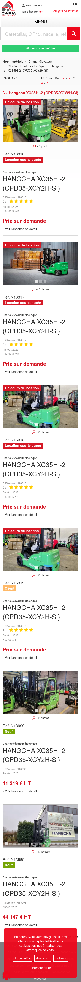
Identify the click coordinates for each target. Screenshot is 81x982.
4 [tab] (20, 846)
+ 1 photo (42, 146)
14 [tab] (63, 846)
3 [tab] (45, 283)
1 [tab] (39, 140)
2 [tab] (43, 140)
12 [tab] (55, 846)
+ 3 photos (42, 289)
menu (40, 21)
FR (75, 4)
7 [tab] (32, 846)
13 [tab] (59, 846)
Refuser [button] (60, 958)
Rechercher (79, 34)
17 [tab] (76, 846)
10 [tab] (46, 846)
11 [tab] (50, 846)
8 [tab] (37, 846)
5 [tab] (24, 846)
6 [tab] (28, 846)
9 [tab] (41, 846)
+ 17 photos (42, 851)
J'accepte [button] (42, 958)
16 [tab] (72, 846)
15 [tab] (68, 846)
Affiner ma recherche (40, 48)
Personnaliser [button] (41, 967)
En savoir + (22, 958)
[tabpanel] (40, 120)
